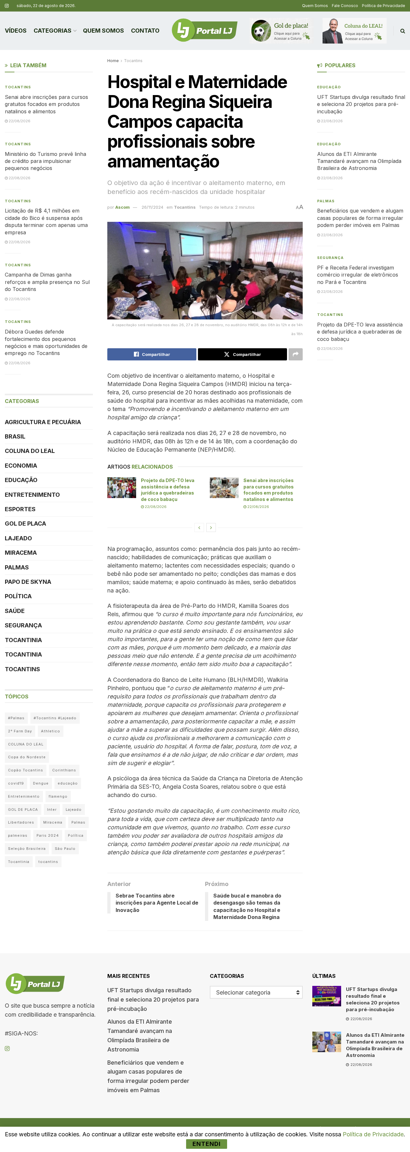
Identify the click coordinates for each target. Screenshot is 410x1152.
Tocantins (133, 60)
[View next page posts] (211, 527)
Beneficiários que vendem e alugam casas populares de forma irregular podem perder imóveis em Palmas (360, 217)
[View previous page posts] (199, 527)
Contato (145, 30)
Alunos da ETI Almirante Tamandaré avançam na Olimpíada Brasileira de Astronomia (359, 161)
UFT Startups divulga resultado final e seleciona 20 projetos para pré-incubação (361, 104)
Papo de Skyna (28, 581)
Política (18, 596)
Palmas (17, 567)
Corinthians (64, 770)
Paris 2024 (48, 835)
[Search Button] (402, 31)
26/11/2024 (152, 207)
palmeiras (18, 835)
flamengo (58, 796)
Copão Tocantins (25, 770)
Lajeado (18, 538)
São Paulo (65, 848)
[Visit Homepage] (204, 30)
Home (113, 60)
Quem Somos (315, 5)
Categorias (52, 30)
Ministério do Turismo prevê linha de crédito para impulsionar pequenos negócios (45, 161)
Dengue (41, 783)
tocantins (48, 861)
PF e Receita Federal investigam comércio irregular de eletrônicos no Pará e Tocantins (357, 274)
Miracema (21, 552)
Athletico (50, 731)
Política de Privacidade (383, 5)
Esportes (20, 509)
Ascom (122, 207)
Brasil (15, 436)
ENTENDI (207, 1143)
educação (68, 783)
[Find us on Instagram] (7, 6)
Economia (21, 465)
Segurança (23, 625)
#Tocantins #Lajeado (55, 718)
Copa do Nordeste (27, 757)
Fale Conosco (345, 5)
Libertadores (21, 822)
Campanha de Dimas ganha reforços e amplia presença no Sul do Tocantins (47, 281)
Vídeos (16, 30)
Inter (52, 809)
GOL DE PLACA (25, 523)
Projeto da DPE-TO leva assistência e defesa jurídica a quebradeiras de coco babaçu (360, 331)
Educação (21, 480)
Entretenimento (32, 494)
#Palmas (16, 718)
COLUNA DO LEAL (30, 450)
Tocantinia (23, 640)
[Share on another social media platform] (296, 354)
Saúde (15, 611)
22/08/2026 (155, 506)
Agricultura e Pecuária (43, 422)
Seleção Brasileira (27, 848)
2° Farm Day (20, 731)
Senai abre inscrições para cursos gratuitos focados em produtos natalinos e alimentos (46, 104)
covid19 (16, 783)
